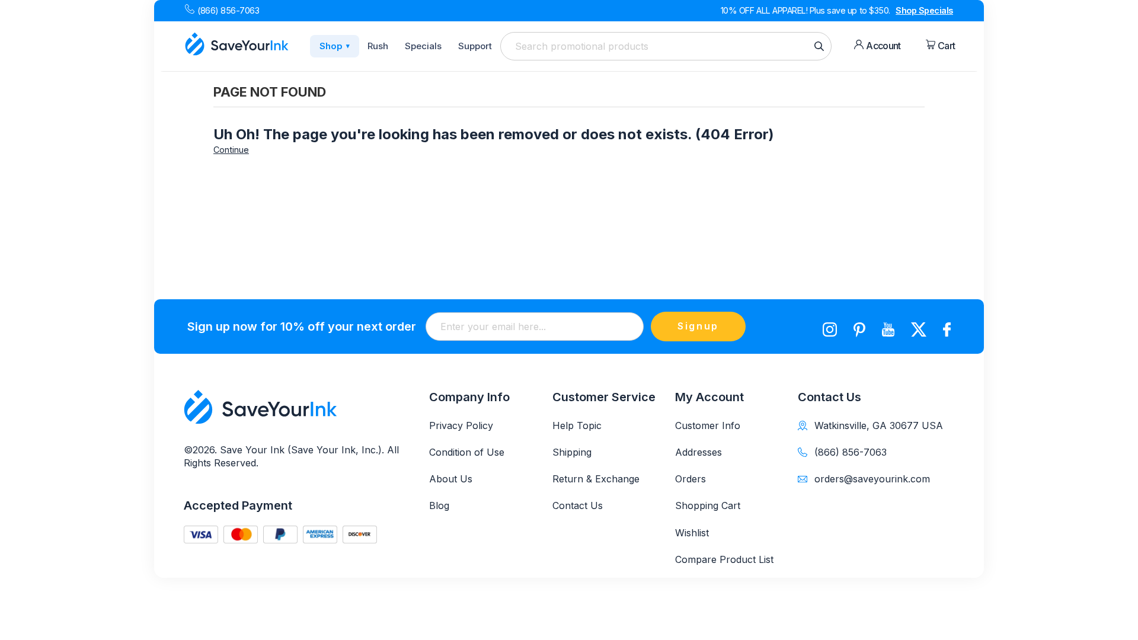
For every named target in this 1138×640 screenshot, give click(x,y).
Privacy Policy (461, 425)
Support (475, 46)
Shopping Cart (707, 505)
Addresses (698, 452)
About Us (450, 479)
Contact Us (577, 505)
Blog (439, 505)
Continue (231, 150)
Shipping (572, 452)
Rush (377, 46)
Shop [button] (334, 46)
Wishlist (692, 533)
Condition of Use (466, 452)
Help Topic (577, 425)
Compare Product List (724, 559)
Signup (698, 326)
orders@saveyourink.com (872, 479)
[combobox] (666, 46)
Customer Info (707, 425)
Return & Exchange (596, 479)
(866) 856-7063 (228, 10)
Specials (423, 46)
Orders (690, 479)
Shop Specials (924, 10)
